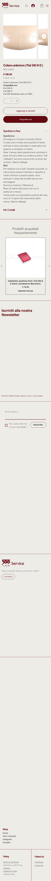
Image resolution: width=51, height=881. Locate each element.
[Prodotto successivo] (49, 266)
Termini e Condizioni (11, 862)
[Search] (26, 6)
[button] (41, 5)
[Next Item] (44, 36)
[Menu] (47, 5)
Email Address (12, 412)
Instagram (39, 865)
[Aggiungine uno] (17, 101)
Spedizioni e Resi (10, 871)
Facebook (39, 862)
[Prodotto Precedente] (1, 266)
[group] (25, 266)
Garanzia (6, 868)
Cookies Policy (9, 874)
